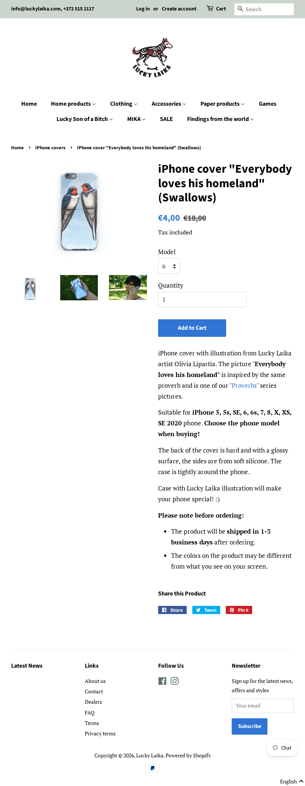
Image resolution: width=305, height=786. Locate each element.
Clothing (122, 104)
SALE (166, 119)
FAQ (89, 712)
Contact (94, 691)
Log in (143, 9)
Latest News (26, 666)
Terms (92, 722)
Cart (221, 9)
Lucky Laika (149, 755)
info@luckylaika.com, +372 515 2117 (52, 9)
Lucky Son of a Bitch (83, 119)
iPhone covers (50, 147)
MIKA (134, 119)
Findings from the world (218, 119)
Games (267, 104)
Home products (71, 104)
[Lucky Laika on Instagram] (174, 682)
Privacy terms (100, 733)
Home (29, 104)
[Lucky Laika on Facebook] (162, 682)
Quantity (170, 285)
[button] (292, 781)
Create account (179, 9)
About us (95, 680)
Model (167, 251)
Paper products (220, 104)
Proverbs (244, 385)
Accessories (167, 104)
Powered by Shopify (188, 755)
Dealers (93, 701)
